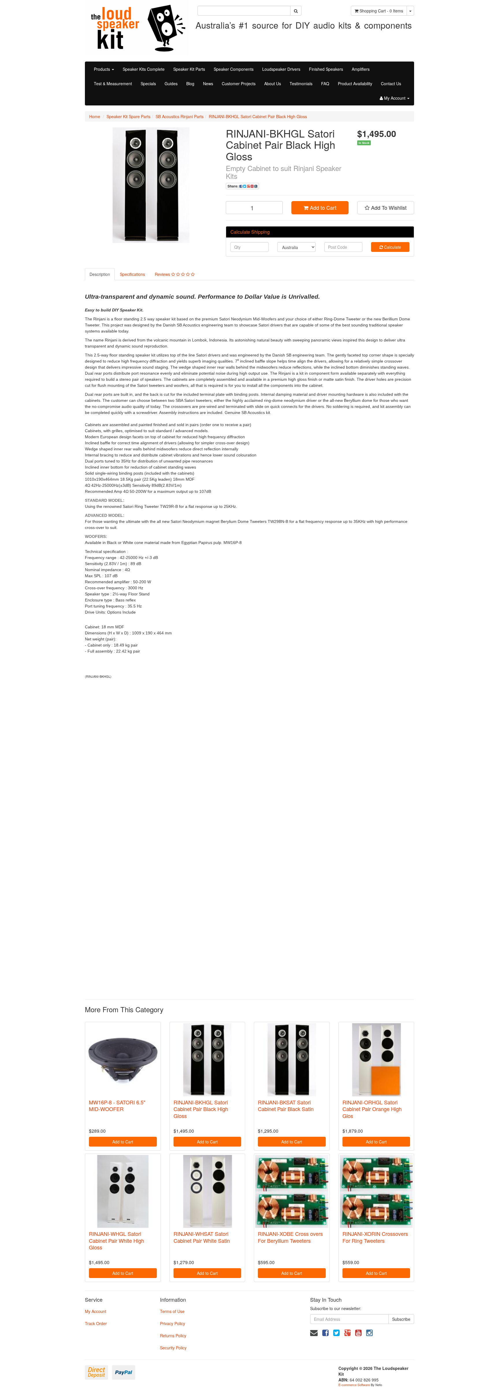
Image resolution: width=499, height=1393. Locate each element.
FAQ (325, 83)
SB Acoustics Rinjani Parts (180, 116)
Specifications (132, 274)
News (208, 83)
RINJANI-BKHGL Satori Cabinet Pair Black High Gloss (258, 116)
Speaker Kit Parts (189, 69)
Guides (171, 83)
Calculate (392, 247)
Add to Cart (322, 207)
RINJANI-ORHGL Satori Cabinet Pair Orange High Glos (372, 1108)
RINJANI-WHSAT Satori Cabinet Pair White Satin (202, 1237)
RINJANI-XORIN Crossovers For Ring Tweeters (375, 1237)
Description (100, 274)
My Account (95, 1311)
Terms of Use (172, 1311)
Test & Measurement (113, 83)
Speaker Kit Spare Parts (128, 116)
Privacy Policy (172, 1323)
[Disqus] (249, 760)
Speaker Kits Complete (144, 69)
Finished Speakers (326, 69)
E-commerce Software (354, 1384)
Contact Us (391, 83)
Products (102, 69)
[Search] (295, 11)
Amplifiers (361, 69)
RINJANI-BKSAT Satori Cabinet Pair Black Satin (286, 1105)
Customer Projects (239, 83)
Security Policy (173, 1348)
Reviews (163, 274)
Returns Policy (173, 1335)
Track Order (96, 1323)
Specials (148, 83)
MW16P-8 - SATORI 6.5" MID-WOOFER (117, 1105)
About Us (272, 83)
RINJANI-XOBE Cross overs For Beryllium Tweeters (290, 1237)
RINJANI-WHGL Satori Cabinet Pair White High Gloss (116, 1240)
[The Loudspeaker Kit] (137, 27)
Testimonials (301, 83)
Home (94, 116)
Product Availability (355, 83)
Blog (190, 83)
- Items (381, 11)
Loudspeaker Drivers (281, 69)
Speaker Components (234, 69)
